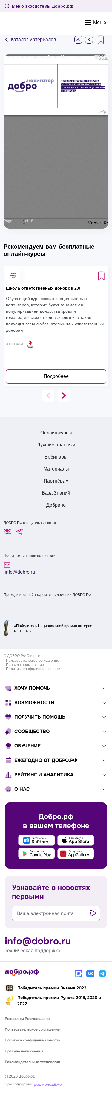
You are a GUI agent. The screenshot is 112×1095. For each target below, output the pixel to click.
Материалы (56, 468)
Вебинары (56, 456)
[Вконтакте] (90, 973)
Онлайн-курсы (56, 432)
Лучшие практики (56, 444)
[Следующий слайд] (64, 396)
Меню (99, 22)
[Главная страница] (22, 972)
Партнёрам (56, 480)
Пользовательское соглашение (32, 660)
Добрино (56, 505)
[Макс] (78, 973)
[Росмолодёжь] (48, 1084)
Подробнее (56, 376)
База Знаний (56, 492)
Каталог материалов (33, 39)
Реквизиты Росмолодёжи (27, 1018)
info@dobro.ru (19, 572)
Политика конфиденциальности (33, 669)
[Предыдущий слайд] (48, 396)
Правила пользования (25, 665)
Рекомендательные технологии (32, 1062)
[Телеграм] (102, 973)
